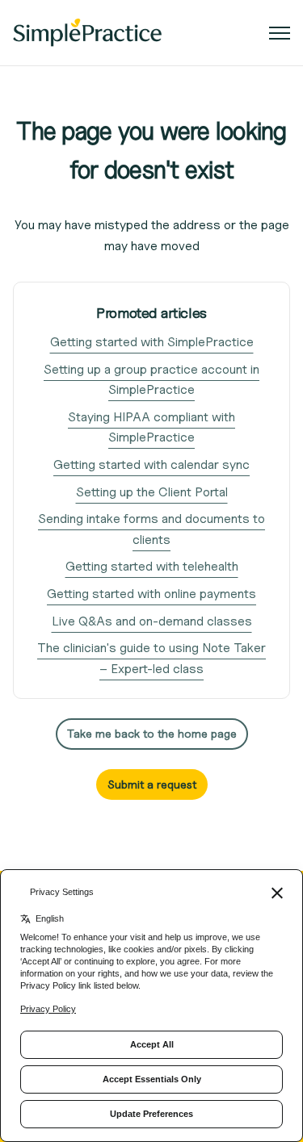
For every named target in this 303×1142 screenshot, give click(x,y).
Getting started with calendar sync (151, 464)
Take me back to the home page (152, 733)
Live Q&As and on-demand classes (152, 621)
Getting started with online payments (151, 593)
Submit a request (151, 784)
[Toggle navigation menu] (280, 33)
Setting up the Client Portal (152, 492)
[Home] (87, 33)
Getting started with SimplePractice (152, 341)
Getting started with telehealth (151, 566)
